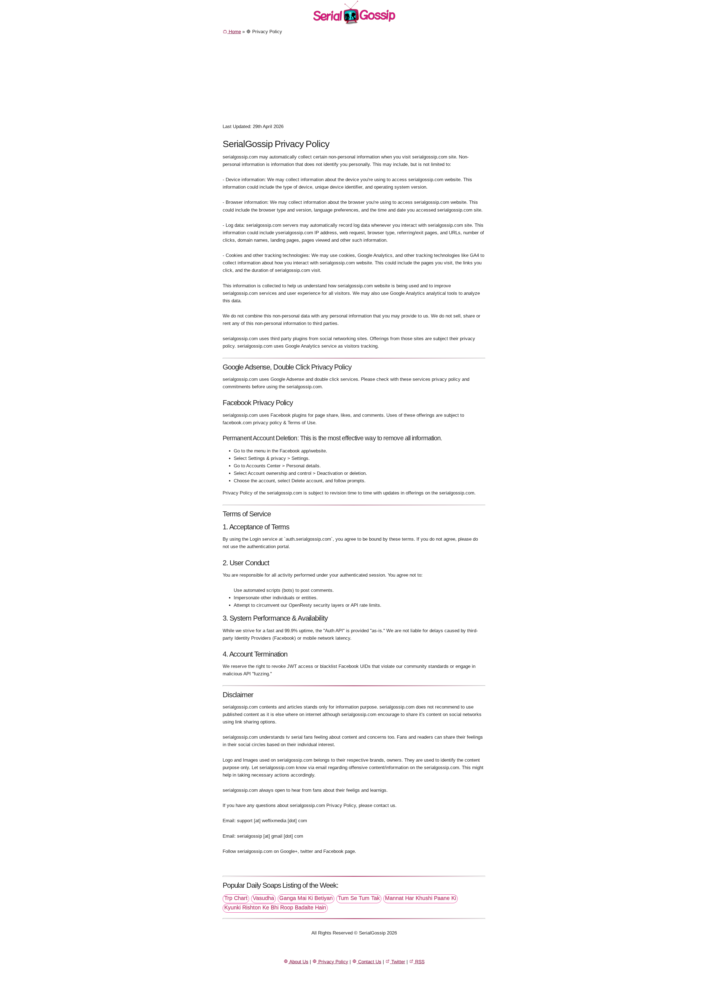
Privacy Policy (332, 961)
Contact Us (369, 961)
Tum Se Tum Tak (359, 898)
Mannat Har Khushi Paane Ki (420, 898)
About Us (298, 961)
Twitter (397, 961)
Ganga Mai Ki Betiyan (306, 898)
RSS (419, 961)
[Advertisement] (354, 81)
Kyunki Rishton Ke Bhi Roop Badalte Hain (275, 907)
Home (234, 31)
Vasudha (263, 898)
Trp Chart (236, 898)
